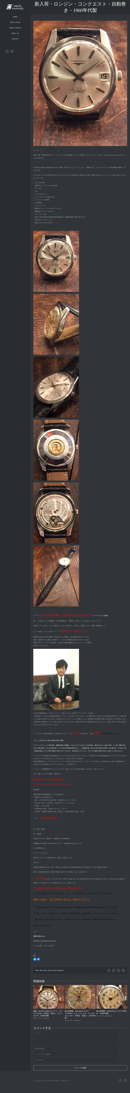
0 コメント (46, 1016)
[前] (34, 1002)
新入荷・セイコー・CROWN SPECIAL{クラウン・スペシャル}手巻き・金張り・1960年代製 (79, 1013)
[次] (126, 1002)
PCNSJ (56, 1078)
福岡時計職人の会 (39, 936)
